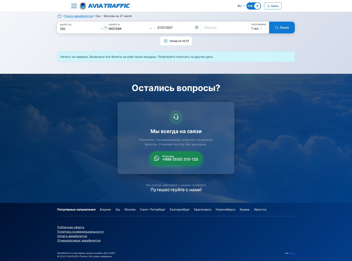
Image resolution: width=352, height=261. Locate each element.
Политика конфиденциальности (80, 231)
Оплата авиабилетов (72, 236)
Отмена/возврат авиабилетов (78, 240)
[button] (74, 6)
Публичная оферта (70, 227)
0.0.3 (292, 253)
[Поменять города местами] (106, 27)
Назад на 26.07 (179, 40)
